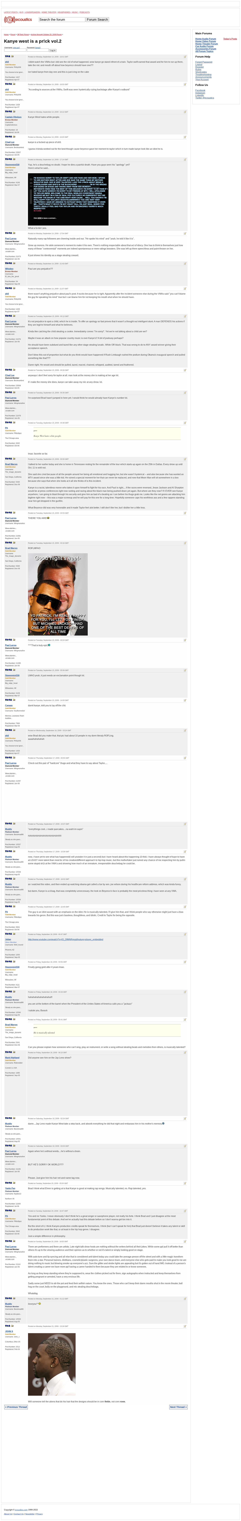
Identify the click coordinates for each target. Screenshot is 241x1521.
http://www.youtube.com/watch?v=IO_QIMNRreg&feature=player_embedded (65, 939)
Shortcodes (201, 72)
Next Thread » (178, 1407)
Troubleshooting (203, 74)
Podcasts (85, 12)
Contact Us (19, 1514)
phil (7, 62)
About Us (8, 1514)
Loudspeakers (32, 12)
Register (199, 67)
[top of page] (6, 56)
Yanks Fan (10, 1188)
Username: (12, 48)
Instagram (200, 93)
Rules (198, 69)
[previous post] (8, 84)
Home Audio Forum (205, 39)
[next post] (8, 56)
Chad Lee (9, 142)
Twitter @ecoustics (204, 98)
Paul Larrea (10, 238)
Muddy (8, 829)
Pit (6, 428)
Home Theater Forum (206, 44)
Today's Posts (230, 39)
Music (75, 12)
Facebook (200, 90)
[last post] (9, 56)
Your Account (202, 79)
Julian (8, 939)
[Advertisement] (87, 1458)
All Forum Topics (204, 51)
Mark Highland (12, 1057)
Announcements (203, 77)
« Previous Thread (16, 1407)
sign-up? (16, 48)
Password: (34, 48)
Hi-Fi (21, 12)
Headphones (64, 12)
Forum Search (97, 19)
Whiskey (9, 268)
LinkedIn (199, 95)
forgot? (38, 48)
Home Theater (49, 12)
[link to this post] (12, 56)
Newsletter (30, 1514)
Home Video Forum (205, 41)
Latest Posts (11, 12)
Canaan (9, 705)
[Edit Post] (185, 57)
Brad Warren (11, 464)
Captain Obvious (13, 117)
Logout (198, 64)
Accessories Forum (205, 49)
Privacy (39, 1514)
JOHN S (9, 1331)
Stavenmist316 (12, 164)
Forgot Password (203, 62)
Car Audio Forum (204, 46)
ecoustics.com (21, 1510)
